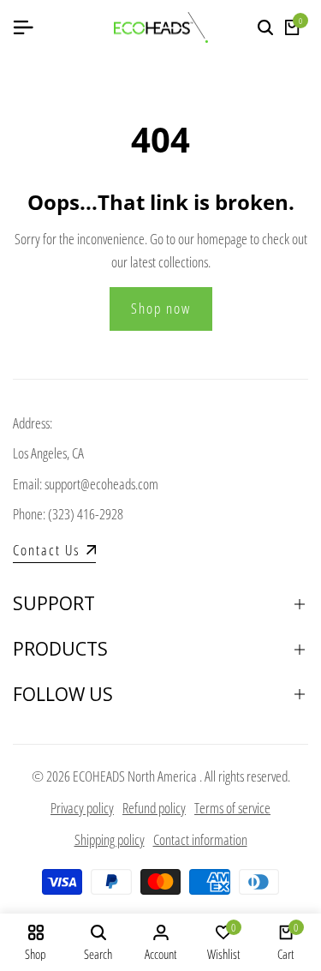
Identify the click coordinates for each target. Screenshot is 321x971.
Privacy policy (82, 808)
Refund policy (154, 808)
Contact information (200, 839)
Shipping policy (109, 839)
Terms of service (232, 808)
